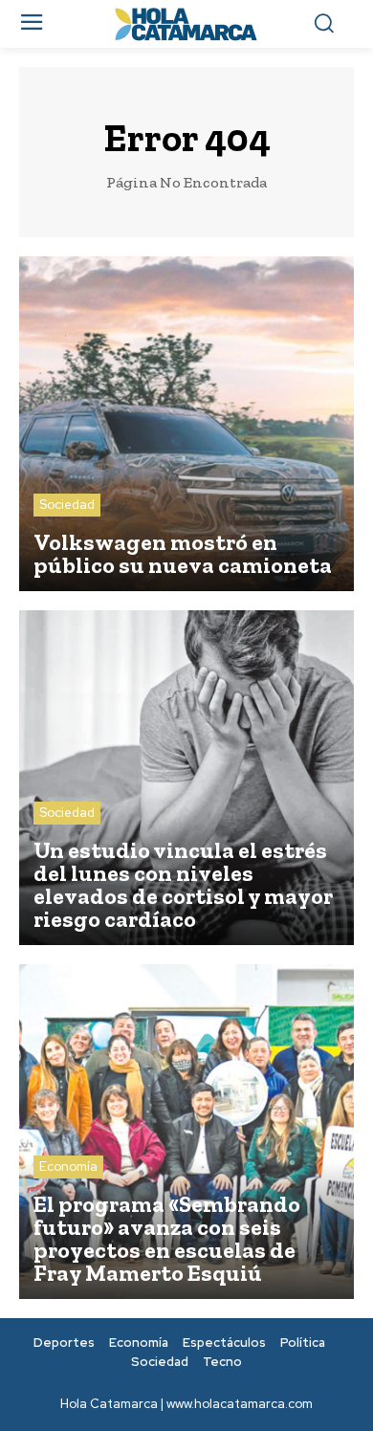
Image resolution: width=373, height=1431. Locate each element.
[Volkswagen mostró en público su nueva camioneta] (186, 423)
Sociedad (67, 504)
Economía (68, 1166)
